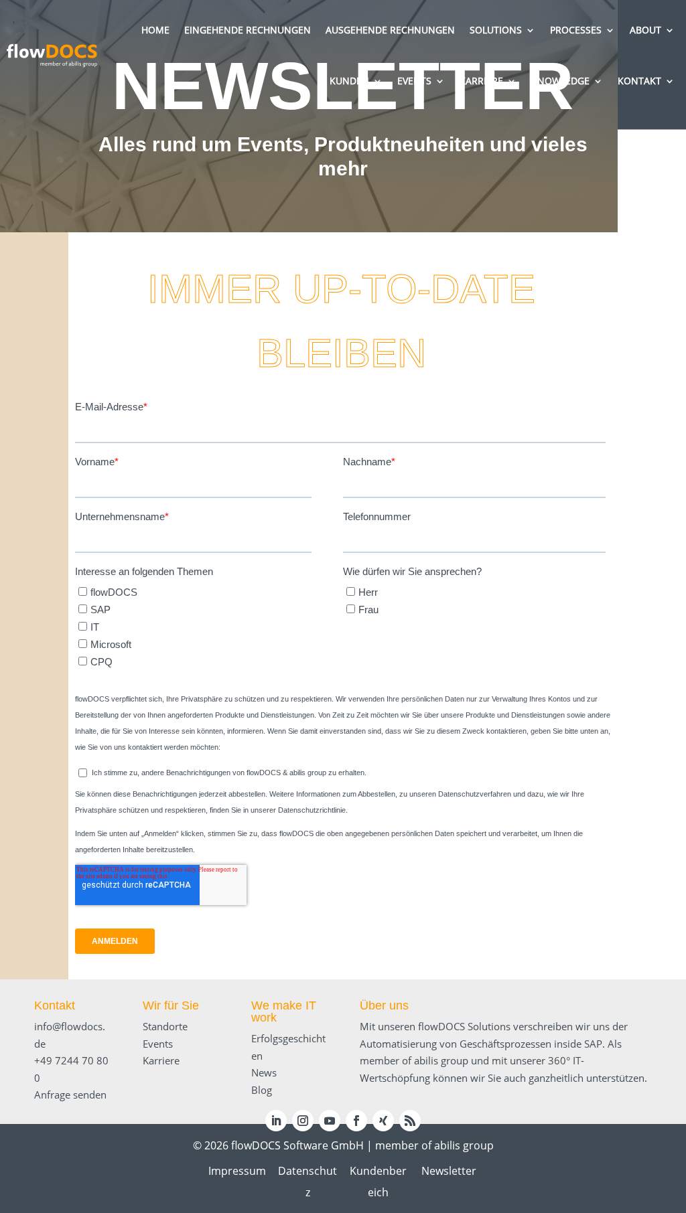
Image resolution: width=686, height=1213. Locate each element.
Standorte (165, 1026)
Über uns (384, 1005)
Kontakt (54, 1005)
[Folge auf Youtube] (329, 1120)
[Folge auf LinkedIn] (276, 1120)
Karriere (161, 1060)
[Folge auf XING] (383, 1120)
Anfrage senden (70, 1094)
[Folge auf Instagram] (303, 1120)
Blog (261, 1090)
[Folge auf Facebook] (356, 1120)
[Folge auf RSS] (410, 1120)
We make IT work (283, 1011)
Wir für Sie (171, 1005)
